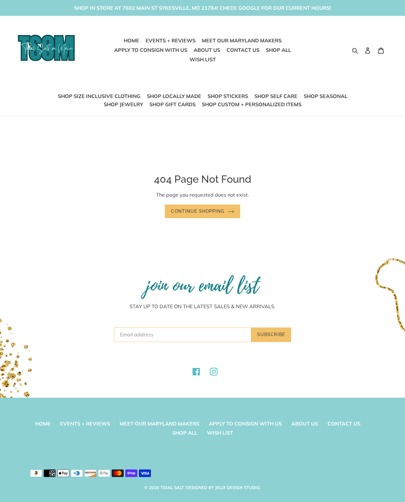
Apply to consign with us (245, 423)
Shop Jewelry (123, 104)
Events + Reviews (85, 423)
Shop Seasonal (325, 96)
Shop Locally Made (174, 96)
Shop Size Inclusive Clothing (99, 96)
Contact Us (343, 423)
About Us (304, 423)
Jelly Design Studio (237, 487)
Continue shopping (197, 211)
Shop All (184, 433)
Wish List (220, 433)
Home (43, 423)
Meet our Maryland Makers (159, 423)
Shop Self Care (275, 96)
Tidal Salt (172, 487)
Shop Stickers (228, 96)
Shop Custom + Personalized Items (252, 104)
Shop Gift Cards (172, 104)
